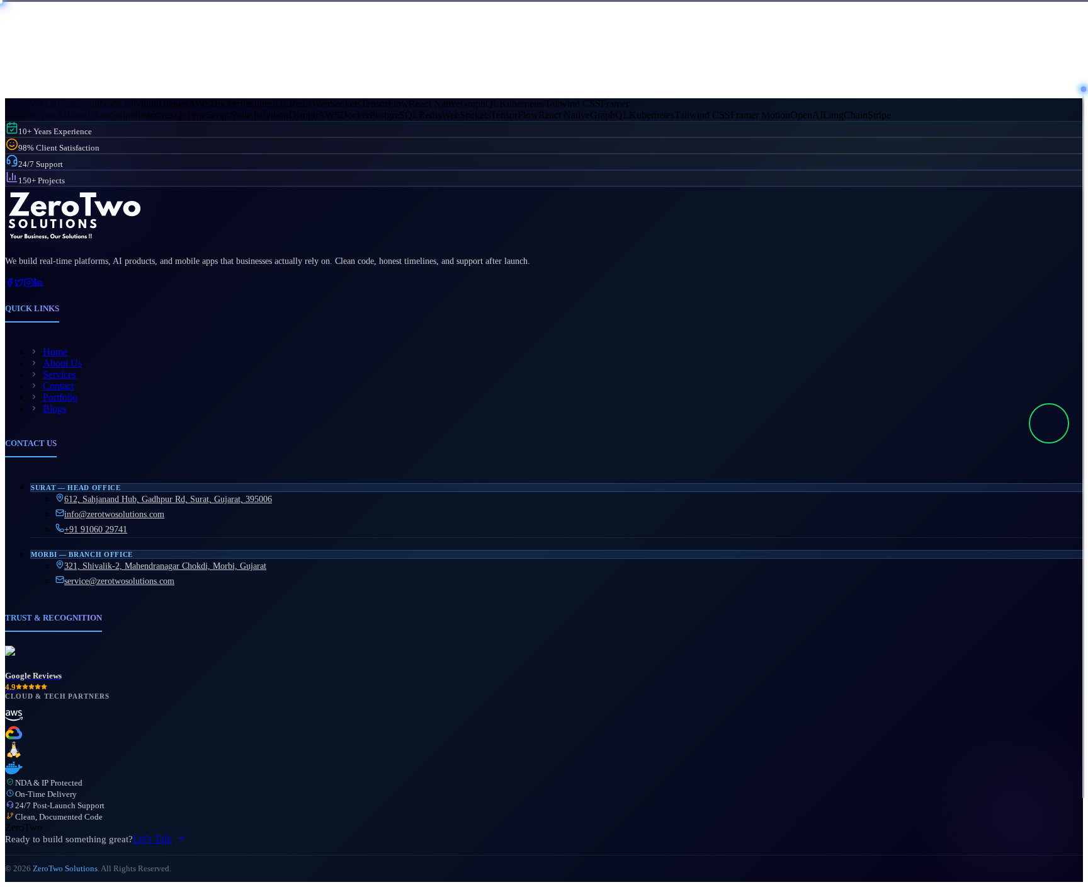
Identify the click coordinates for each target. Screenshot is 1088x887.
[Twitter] (19, 283)
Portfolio (60, 397)
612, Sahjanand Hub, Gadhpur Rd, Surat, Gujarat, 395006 (168, 499)
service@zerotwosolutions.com (119, 581)
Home (55, 351)
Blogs (54, 408)
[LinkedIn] (38, 283)
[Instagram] (28, 283)
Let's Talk (152, 838)
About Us (62, 363)
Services (59, 374)
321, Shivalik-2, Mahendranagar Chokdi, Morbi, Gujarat (165, 566)
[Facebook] (9, 283)
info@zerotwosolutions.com (114, 514)
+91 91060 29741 (95, 529)
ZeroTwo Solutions (65, 868)
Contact (58, 386)
